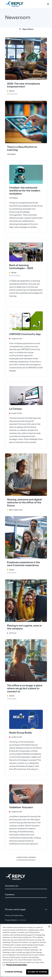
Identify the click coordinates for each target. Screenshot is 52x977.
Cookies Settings (13, 972)
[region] (26, 950)
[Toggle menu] (48, 4)
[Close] (49, 926)
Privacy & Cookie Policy (16, 965)
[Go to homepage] (17, 4)
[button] (26, 886)
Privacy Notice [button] (15, 920)
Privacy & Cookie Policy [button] (14, 915)
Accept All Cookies (37, 972)
